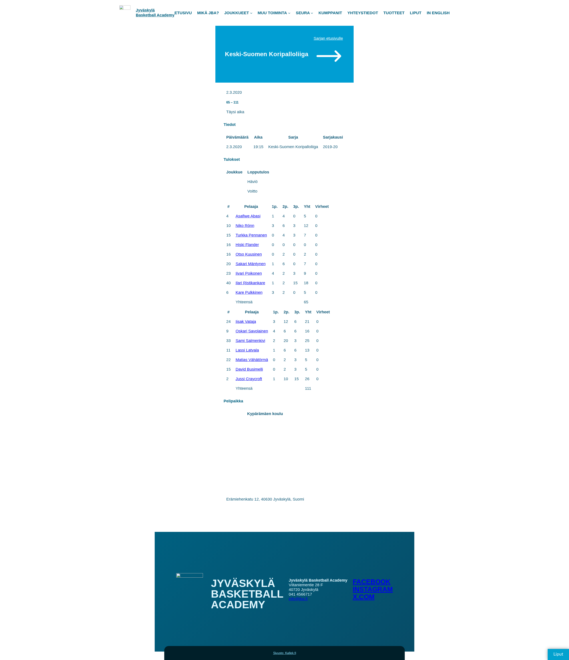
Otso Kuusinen (249, 254)
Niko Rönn (245, 225)
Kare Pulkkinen (249, 292)
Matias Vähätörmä (252, 360)
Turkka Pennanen (251, 235)
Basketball (146, 15)
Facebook (372, 581)
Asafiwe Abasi (248, 216)
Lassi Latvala (247, 350)
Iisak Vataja (246, 321)
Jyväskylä (145, 10)
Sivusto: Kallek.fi (284, 653)
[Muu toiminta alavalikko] (289, 13)
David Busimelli (249, 369)
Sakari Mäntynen (251, 264)
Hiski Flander (247, 245)
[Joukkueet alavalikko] (251, 13)
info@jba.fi (298, 599)
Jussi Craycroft (249, 379)
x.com (364, 596)
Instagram (373, 589)
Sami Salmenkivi (250, 340)
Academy (165, 15)
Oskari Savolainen (252, 331)
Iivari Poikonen (249, 273)
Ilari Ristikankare (250, 283)
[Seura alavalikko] (312, 13)
